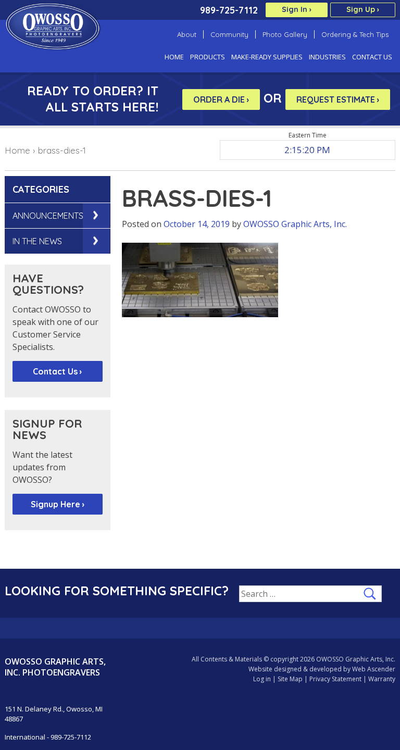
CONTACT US (372, 57)
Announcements (47, 215)
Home (174, 57)
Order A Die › (221, 99)
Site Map (290, 678)
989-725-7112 (229, 10)
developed (325, 669)
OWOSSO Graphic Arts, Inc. (295, 224)
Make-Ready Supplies (267, 57)
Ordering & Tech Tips (355, 34)
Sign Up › (362, 9)
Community (229, 34)
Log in (262, 678)
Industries (327, 57)
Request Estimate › (337, 99)
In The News (37, 241)
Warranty (381, 678)
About (186, 34)
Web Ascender (373, 669)
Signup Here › (57, 504)
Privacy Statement (335, 678)
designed (288, 669)
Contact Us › (57, 371)
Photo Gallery (284, 34)
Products (207, 57)
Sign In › (296, 9)
